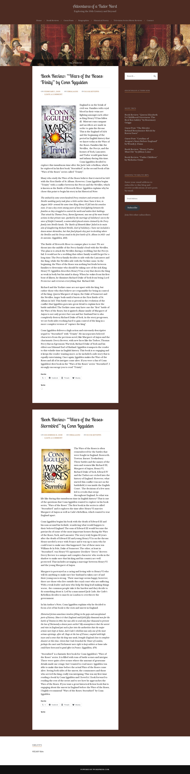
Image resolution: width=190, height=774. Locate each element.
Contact (150, 20)
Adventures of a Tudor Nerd (95, 6)
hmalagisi (72, 91)
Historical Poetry (101, 20)
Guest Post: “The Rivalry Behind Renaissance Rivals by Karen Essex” (140, 131)
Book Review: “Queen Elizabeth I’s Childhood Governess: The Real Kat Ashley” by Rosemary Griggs (141, 119)
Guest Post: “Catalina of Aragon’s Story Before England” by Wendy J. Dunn (141, 141)
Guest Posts (68, 20)
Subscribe (132, 208)
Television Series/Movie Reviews (128, 20)
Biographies (83, 20)
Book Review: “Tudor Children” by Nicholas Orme (141, 158)
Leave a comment (53, 94)
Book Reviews (53, 20)
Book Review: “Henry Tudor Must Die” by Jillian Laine (139, 150)
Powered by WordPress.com (94, 769)
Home (39, 20)
